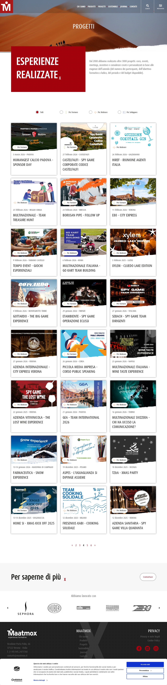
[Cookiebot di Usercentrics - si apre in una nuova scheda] (16, 680)
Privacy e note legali (150, 636)
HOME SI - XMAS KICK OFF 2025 (34, 523)
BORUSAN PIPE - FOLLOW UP (81, 215)
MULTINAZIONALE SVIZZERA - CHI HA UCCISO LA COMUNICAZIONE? (131, 422)
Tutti (41, 112)
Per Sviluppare (131, 112)
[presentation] (8, 608)
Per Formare (73, 112)
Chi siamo (81, 6)
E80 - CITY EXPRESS (124, 215)
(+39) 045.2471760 (18, 651)
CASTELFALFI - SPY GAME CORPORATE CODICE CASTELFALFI (78, 164)
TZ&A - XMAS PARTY (125, 473)
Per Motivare (102, 112)
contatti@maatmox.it (17, 655)
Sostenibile (113, 6)
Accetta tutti (145, 664)
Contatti (133, 6)
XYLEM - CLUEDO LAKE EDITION (132, 266)
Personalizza (144, 670)
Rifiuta (145, 676)
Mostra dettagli (39, 680)
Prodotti (92, 6)
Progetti (102, 6)
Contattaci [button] (148, 577)
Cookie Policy (154, 640)
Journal (123, 6)
